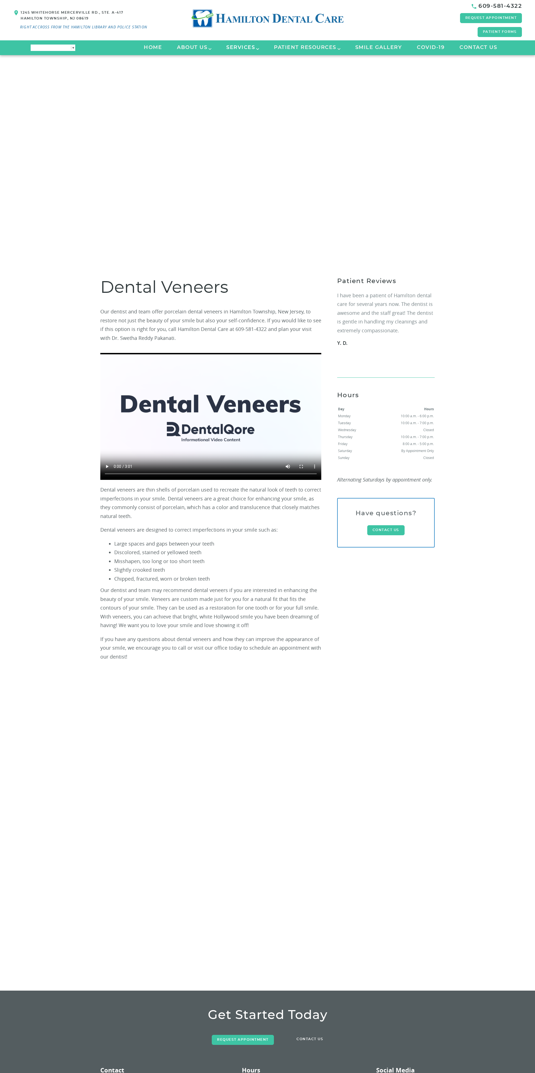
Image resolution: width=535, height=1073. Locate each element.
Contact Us (478, 47)
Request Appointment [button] (491, 17)
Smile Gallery (378, 47)
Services (240, 47)
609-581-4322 (500, 6)
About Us (192, 47)
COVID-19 (430, 47)
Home (153, 47)
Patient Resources (305, 47)
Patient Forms (500, 31)
